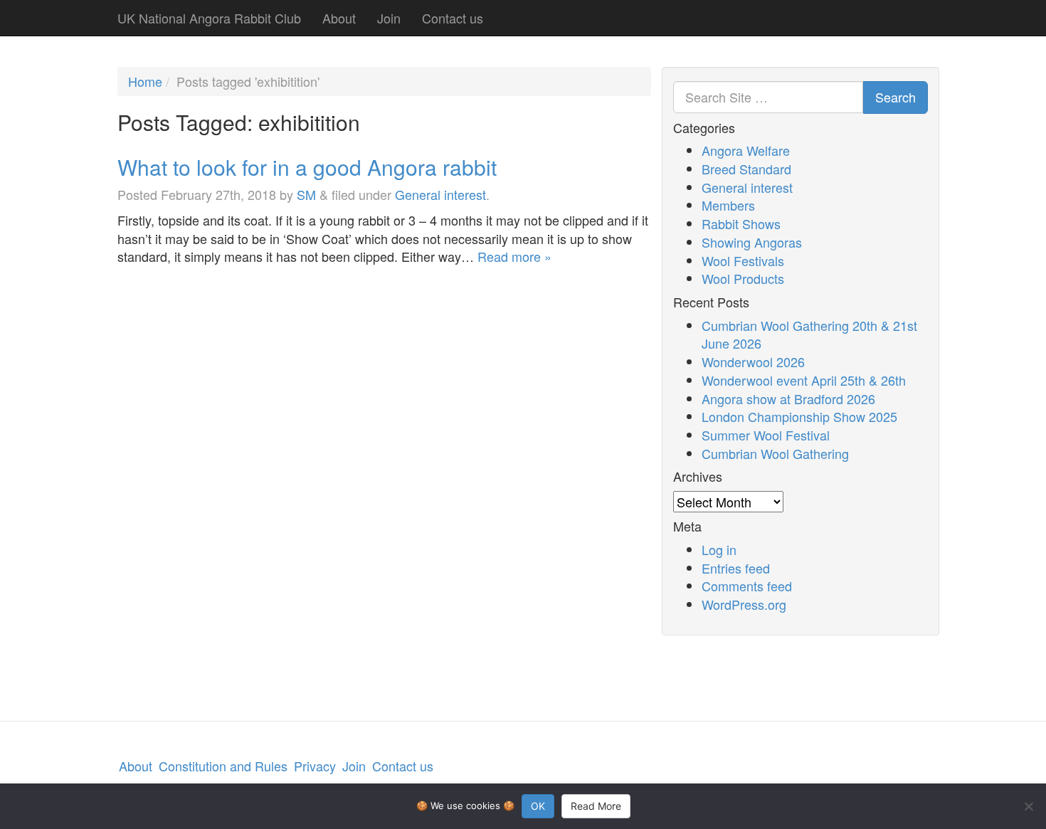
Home (145, 81)
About (339, 18)
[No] (1028, 806)
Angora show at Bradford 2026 (788, 398)
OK (538, 806)
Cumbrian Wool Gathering (775, 453)
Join (389, 18)
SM (306, 194)
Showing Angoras (752, 242)
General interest (440, 194)
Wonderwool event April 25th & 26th (804, 380)
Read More (596, 806)
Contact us (452, 18)
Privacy (315, 765)
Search (895, 97)
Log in (719, 549)
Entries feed (736, 568)
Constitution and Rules (223, 765)
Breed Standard (746, 168)
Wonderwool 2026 (753, 361)
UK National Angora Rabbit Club (209, 18)
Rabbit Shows (741, 223)
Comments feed (747, 585)
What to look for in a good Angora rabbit (307, 167)
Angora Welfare (746, 150)
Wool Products (743, 278)
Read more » (514, 256)
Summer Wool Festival (766, 435)
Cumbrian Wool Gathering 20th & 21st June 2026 (809, 334)
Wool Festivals (743, 260)
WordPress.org (744, 604)
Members (728, 205)
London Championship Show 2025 (799, 416)
